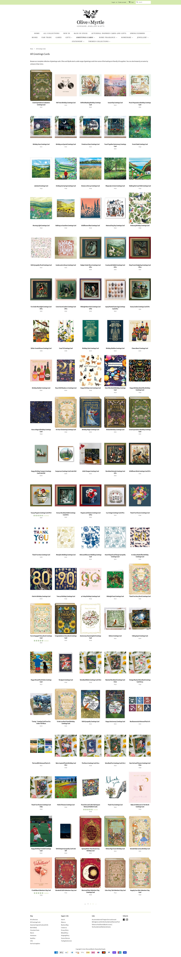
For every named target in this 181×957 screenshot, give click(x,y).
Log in (113, 2)
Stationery (77, 41)
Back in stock (80, 33)
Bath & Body (33, 927)
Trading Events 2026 (66, 941)
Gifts (68, 37)
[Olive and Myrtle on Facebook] (124, 920)
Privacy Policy (64, 930)
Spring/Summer (137, 33)
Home (37, 33)
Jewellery (142, 37)
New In (66, 33)
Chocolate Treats (34, 930)
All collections (51, 33)
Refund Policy (64, 933)
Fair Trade (47, 37)
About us (63, 922)
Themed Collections (98, 41)
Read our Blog (64, 925)
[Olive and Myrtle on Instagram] (127, 920)
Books (35, 37)
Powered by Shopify (100, 949)
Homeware (126, 37)
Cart (132, 2)
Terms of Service (65, 938)
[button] (38, 515)
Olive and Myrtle (90, 949)
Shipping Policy (65, 935)
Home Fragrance (107, 37)
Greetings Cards (85, 37)
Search (63, 919)
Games (59, 37)
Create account (122, 2)
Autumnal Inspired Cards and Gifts (108, 33)
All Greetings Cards (35, 922)
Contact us (64, 927)
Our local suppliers (35, 943)
